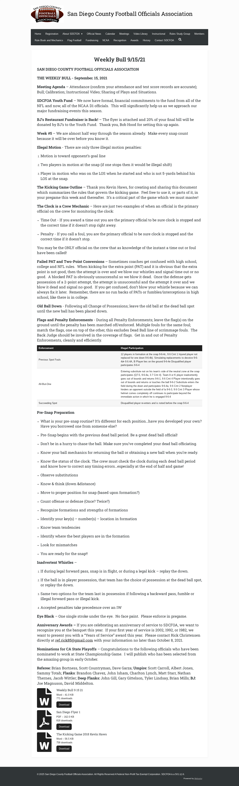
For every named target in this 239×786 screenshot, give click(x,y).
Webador (198, 778)
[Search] (180, 39)
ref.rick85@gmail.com (74, 640)
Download (64, 704)
